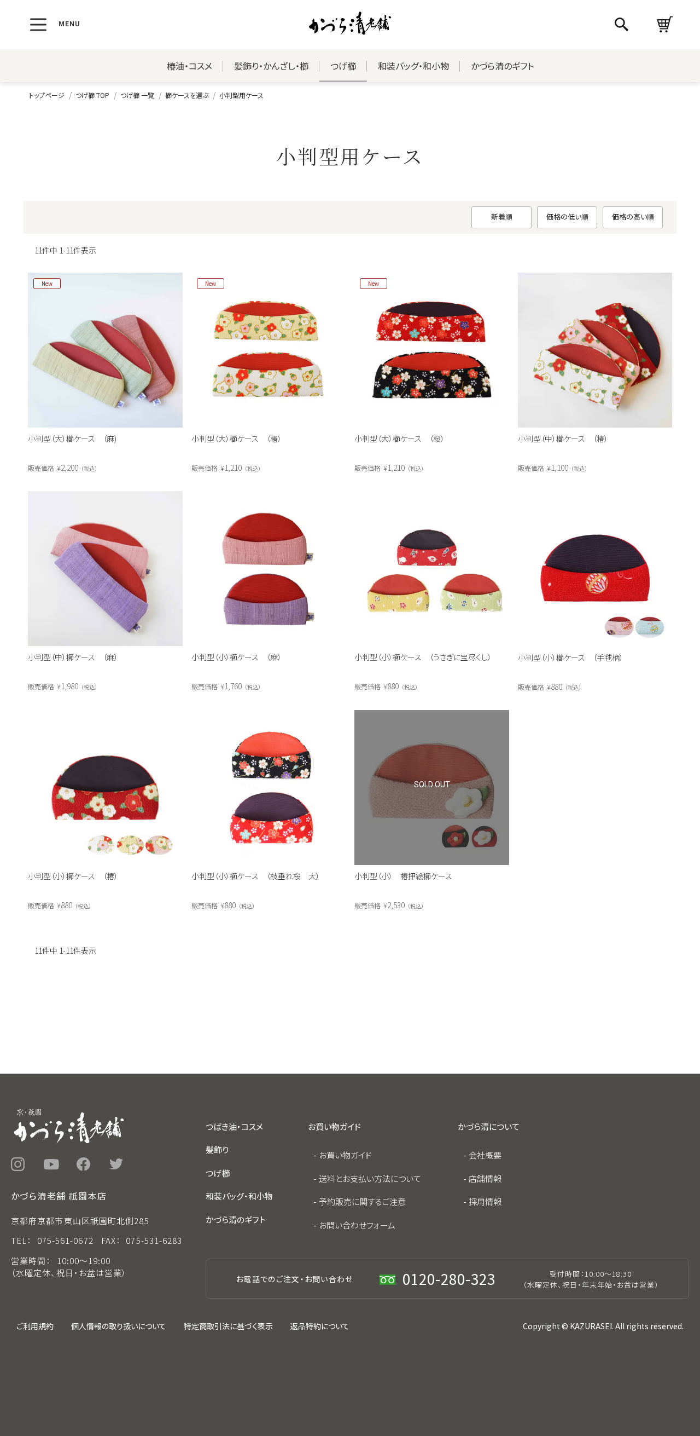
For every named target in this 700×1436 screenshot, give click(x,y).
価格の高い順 (633, 216)
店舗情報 (485, 1178)
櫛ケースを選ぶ (186, 95)
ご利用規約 (35, 1325)
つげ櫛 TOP (92, 95)
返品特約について (319, 1325)
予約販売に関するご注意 (362, 1201)
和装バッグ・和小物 (413, 65)
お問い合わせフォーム (357, 1225)
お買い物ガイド (345, 1155)
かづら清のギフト (502, 65)
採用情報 (485, 1201)
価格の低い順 (567, 216)
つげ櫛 (343, 65)
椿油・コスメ (189, 65)
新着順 (501, 216)
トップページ (47, 95)
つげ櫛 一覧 (137, 95)
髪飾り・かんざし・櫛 (271, 65)
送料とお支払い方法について (370, 1178)
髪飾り (217, 1149)
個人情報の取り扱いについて (118, 1325)
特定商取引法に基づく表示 (228, 1325)
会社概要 (485, 1155)
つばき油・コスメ (234, 1126)
